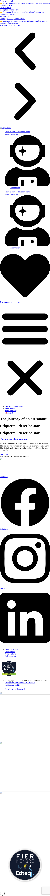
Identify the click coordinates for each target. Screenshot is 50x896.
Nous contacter (10, 411)
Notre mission (10, 408)
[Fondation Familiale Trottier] (25, 793)
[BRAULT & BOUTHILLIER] (25, 694)
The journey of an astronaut (14, 439)
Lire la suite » (5, 454)
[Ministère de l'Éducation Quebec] (25, 743)
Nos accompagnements (14, 406)
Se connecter (15, 188)
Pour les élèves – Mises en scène (17, 132)
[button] (25, 51)
